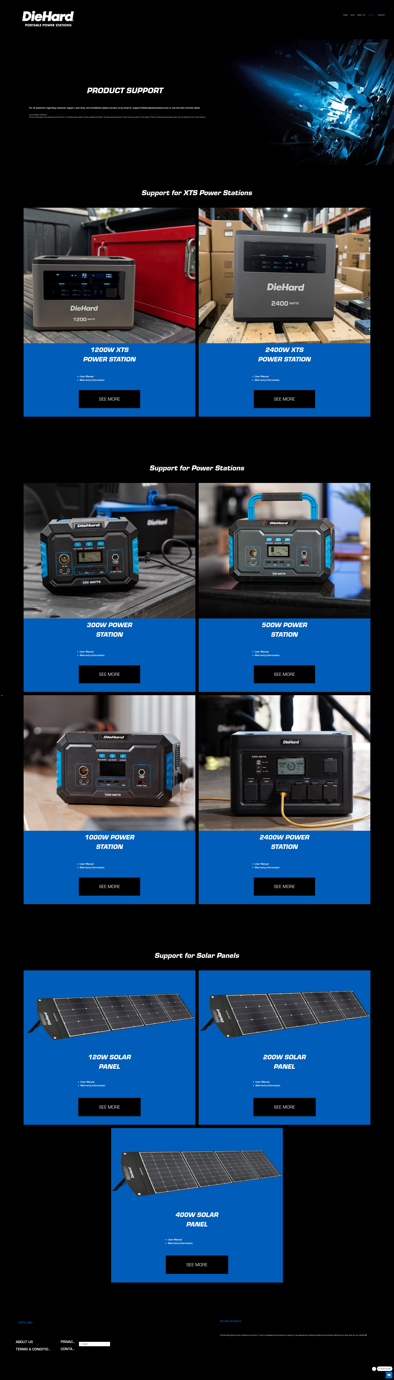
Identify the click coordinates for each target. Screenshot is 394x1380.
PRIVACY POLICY (68, 1342)
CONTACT (68, 1349)
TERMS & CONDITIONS (34, 1349)
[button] (352, 15)
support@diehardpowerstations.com (151, 108)
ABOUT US (24, 1342)
